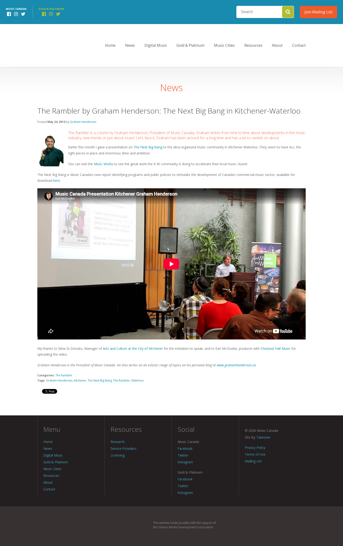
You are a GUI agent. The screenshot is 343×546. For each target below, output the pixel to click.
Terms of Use (255, 454)
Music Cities (224, 45)
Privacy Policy (255, 447)
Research (118, 441)
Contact (299, 45)
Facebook (185, 448)
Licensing (118, 455)
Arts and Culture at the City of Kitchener (133, 348)
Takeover (263, 437)
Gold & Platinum (190, 45)
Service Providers (123, 448)
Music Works (103, 164)
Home (110, 45)
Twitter (183, 455)
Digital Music (155, 45)
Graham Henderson (83, 122)
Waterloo (137, 380)
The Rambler (64, 375)
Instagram (185, 462)
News (130, 45)
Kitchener (80, 380)
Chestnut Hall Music (275, 348)
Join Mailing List (318, 11)
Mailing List (253, 461)
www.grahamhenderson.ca (236, 365)
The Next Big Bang (147, 147)
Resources (253, 45)
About (277, 45)
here (56, 180)
